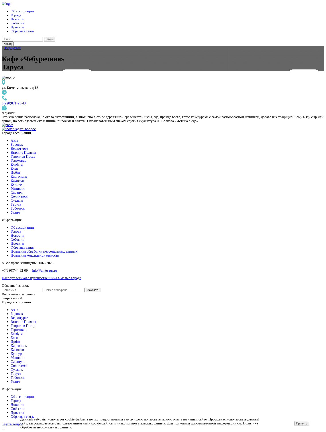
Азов (14, 140)
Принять (301, 423)
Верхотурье (19, 148)
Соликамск (19, 196)
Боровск (17, 144)
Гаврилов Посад (23, 156)
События (17, 23)
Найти (49, 39)
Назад (8, 43)
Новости (17, 19)
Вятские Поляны (23, 152)
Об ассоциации (22, 11)
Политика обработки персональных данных (44, 251)
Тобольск (18, 208)
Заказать (93, 290)
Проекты (17, 27)
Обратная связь (22, 31)
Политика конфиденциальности (35, 255)
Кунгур (16, 184)
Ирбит (15, 172)
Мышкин (18, 188)
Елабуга (17, 164)
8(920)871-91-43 (14, 103)
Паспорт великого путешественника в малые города (41, 278)
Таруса (16, 204)
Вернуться (12, 48)
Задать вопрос (25, 129)
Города (16, 15)
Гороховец (18, 160)
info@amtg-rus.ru (44, 270)
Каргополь (19, 176)
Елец (14, 168)
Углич (15, 212)
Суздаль (17, 200)
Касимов (17, 180)
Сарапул (17, 192)
